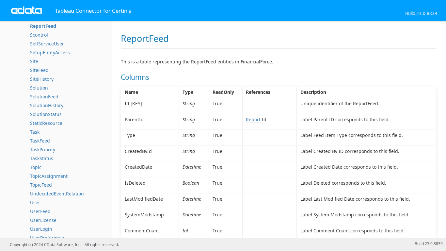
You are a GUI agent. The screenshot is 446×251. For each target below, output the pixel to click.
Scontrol (39, 35)
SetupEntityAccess (50, 52)
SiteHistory (42, 79)
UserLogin (41, 229)
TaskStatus (41, 158)
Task (35, 132)
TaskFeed (40, 141)
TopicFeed (41, 185)
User (35, 202)
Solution (39, 88)
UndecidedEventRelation (57, 194)
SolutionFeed (44, 96)
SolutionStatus (46, 114)
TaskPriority (42, 149)
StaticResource (46, 123)
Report (253, 119)
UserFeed (40, 211)
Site (34, 61)
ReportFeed (43, 26)
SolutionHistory (46, 105)
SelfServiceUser (47, 44)
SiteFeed (39, 70)
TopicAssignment (49, 176)
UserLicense (43, 220)
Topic (35, 167)
